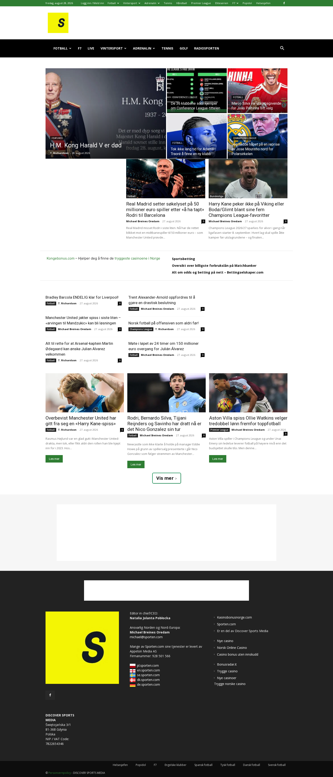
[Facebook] (284, 3)
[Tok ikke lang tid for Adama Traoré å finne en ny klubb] (197, 136)
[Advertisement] (86, 187)
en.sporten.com (148, 670)
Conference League (184, 97)
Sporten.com (155, 646)
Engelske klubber (175, 765)
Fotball (112, 3)
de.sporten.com (148, 684)
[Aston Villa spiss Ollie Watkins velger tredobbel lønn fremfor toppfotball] (248, 392)
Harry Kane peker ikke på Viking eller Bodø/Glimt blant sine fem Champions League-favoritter (246, 209)
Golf (184, 48)
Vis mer (165, 478)
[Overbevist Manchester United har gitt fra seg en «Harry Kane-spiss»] (85, 392)
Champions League (244, 138)
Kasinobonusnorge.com (234, 617)
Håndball (181, 3)
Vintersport (130, 3)
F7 (233, 3)
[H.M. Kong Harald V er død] (106, 113)
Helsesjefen (263, 3)
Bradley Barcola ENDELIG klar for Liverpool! (82, 297)
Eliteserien (221, 3)
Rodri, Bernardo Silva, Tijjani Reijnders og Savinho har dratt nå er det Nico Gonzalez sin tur (164, 423)
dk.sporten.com (148, 680)
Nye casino (225, 641)
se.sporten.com (148, 675)
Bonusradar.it (227, 664)
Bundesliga (216, 196)
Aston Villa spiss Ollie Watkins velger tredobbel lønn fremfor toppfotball (248, 420)
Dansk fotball (251, 765)
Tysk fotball (227, 765)
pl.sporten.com (148, 665)
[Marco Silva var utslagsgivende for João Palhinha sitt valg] (257, 90)
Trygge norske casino (230, 684)
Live (91, 48)
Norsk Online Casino (232, 647)
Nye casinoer (226, 678)
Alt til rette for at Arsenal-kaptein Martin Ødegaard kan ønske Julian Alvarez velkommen (79, 349)
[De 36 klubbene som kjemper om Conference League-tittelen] (197, 90)
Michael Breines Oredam (142, 221)
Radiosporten (206, 48)
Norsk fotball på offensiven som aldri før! (163, 323)
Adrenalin (150, 3)
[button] (282, 49)
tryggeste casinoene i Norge (137, 258)
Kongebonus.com (61, 258)
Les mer (54, 459)
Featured (57, 138)
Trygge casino (227, 671)
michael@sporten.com (146, 637)
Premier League (201, 3)
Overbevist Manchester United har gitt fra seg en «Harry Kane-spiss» (81, 420)
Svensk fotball (277, 765)
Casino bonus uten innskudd (237, 654)
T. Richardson (67, 303)
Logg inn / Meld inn (92, 3)
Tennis (168, 3)
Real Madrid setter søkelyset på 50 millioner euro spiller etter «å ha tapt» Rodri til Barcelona (165, 209)
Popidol (247, 3)
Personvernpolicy (59, 773)
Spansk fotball (203, 765)
